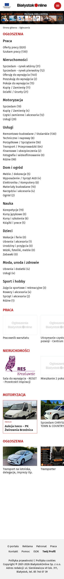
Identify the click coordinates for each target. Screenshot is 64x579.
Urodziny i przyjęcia (15, 246)
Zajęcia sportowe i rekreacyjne (22, 288)
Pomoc (26, 551)
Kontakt (13, 551)
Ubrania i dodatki (14, 269)
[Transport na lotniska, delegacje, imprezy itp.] (20, 456)
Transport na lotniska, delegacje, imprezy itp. (18, 470)
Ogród (7, 195)
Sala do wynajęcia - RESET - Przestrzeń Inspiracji (20, 380)
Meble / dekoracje (14, 174)
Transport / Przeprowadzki (20, 146)
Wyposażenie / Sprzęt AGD (20, 178)
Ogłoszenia (24, 27)
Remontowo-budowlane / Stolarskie (26, 134)
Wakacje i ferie (12, 237)
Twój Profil (48, 551)
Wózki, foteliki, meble (17, 250)
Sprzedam (9, 106)
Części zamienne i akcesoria (21, 115)
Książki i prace (12, 222)
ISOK (36, 551)
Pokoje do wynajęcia (16, 83)
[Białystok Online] (32, 5)
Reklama (27, 546)
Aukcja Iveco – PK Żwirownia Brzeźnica (19, 428)
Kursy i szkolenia (13, 218)
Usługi (7, 119)
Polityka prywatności (21, 560)
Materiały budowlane (16, 186)
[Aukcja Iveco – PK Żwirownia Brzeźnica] (20, 409)
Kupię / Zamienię (14, 87)
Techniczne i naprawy (16, 138)
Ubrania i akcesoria (15, 241)
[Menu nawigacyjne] (57, 5)
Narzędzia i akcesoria (17, 191)
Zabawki (8, 254)
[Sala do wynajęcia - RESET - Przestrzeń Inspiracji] (20, 365)
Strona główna (10, 27)
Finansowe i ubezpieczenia (20, 151)
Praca (53, 546)
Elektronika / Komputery (19, 182)
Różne (7, 159)
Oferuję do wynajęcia (16, 74)
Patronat (41, 546)
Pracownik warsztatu (16, 337)
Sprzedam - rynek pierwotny (21, 70)
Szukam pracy (12, 51)
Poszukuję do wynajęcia (18, 79)
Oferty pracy (11, 47)
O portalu (13, 546)
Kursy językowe (12, 214)
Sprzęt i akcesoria (14, 296)
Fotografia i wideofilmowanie (21, 155)
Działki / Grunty (13, 92)
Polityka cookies (45, 560)
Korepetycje (10, 210)
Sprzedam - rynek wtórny (19, 66)
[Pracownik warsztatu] (20, 325)
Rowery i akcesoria (15, 292)
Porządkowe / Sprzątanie (19, 142)
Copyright (9, 564)
